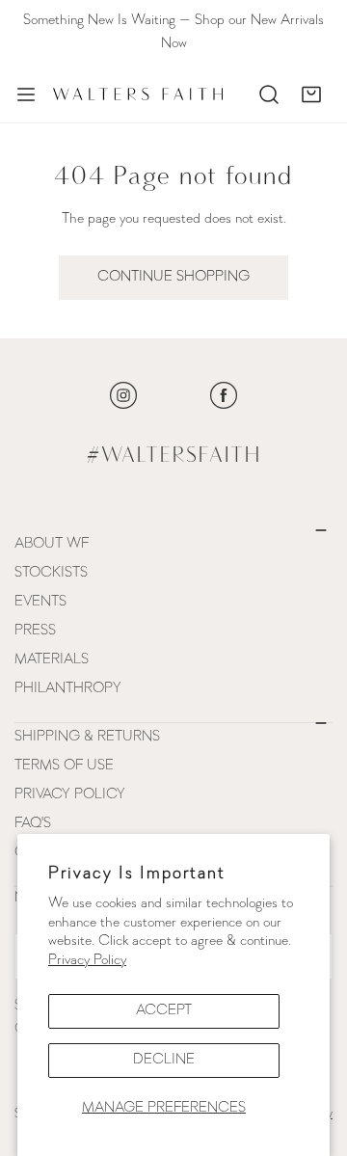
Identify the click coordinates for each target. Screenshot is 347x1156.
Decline (164, 1060)
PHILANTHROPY (67, 689)
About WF (51, 544)
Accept (164, 1011)
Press (35, 631)
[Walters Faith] (138, 94)
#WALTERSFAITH (174, 456)
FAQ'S (32, 824)
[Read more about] (123, 395)
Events (40, 602)
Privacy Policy (87, 961)
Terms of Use (64, 766)
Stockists (51, 573)
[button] (311, 94)
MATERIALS (51, 660)
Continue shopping (173, 277)
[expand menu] (26, 94)
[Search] (269, 94)
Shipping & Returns (87, 737)
